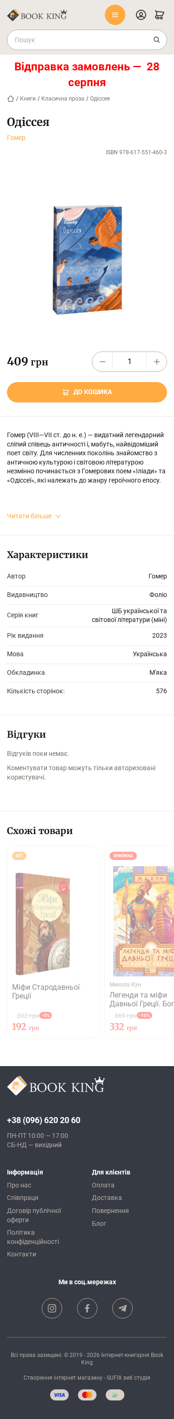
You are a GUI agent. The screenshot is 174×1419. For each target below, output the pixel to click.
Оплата (103, 1185)
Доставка (107, 1197)
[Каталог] (115, 15)
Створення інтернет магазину (63, 1378)
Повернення (110, 1210)
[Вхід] (141, 14)
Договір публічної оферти (34, 1215)
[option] (53, 942)
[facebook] (87, 1308)
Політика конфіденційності (33, 1237)
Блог (99, 1223)
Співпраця (23, 1197)
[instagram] (52, 1308)
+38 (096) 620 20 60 (43, 1120)
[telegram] (122, 1308)
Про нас (19, 1185)
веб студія (136, 1378)
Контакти (21, 1254)
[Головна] (10, 98)
